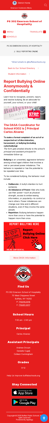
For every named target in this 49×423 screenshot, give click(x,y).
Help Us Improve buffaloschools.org (23, 375)
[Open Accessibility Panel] (44, 418)
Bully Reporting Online (27, 51)
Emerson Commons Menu (21, 8)
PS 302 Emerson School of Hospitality (24, 46)
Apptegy (29, 420)
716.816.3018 (24, 302)
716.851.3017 (24, 305)
